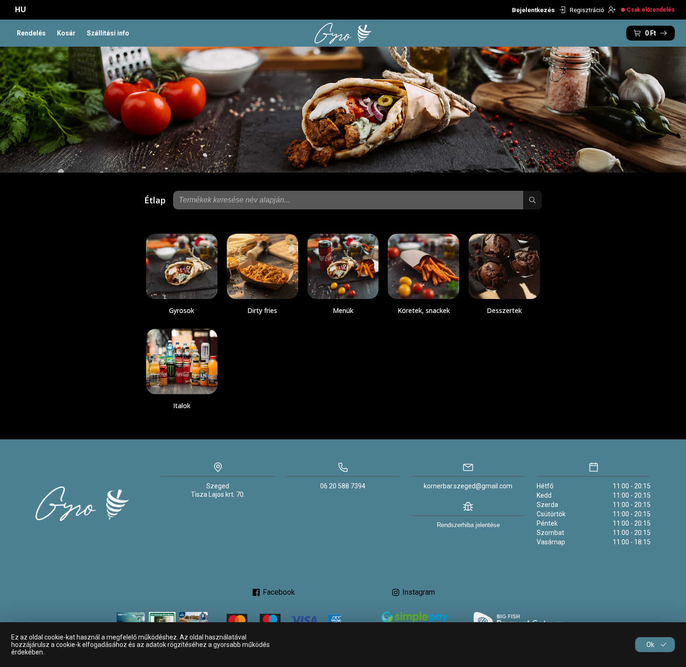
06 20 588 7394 (342, 486)
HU (20, 10)
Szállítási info (108, 33)
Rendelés (31, 33)
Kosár (66, 33)
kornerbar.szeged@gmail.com (468, 486)
